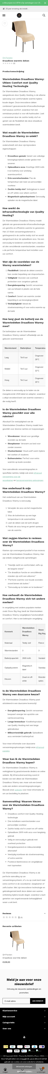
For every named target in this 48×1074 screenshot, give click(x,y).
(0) (14, 63)
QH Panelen (8, 58)
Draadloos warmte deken (15, 958)
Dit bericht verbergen (24, 1067)
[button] (4, 15)
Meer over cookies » (24, 1071)
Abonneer (37, 1001)
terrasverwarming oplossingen (29, 480)
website (18, 790)
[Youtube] (24, 1037)
